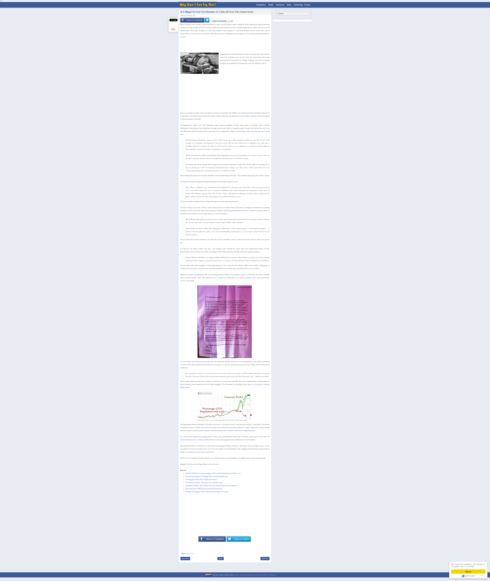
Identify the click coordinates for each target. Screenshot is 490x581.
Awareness (280, 5)
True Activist (214, 464)
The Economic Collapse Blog (196, 464)
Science (307, 5)
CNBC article (255, 365)
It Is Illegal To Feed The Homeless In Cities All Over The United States (216, 11)
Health (270, 5)
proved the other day (190, 365)
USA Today (222, 252)
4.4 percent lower (207, 427)
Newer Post (185, 558)
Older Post (265, 558)
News (289, 5)
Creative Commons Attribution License (246, 575)
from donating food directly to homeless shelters (246, 211)
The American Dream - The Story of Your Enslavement (204, 482)
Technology (298, 5)
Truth (191, 553)
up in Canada (217, 278)
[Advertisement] (224, 45)
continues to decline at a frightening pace (241, 430)
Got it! (468, 571)
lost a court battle (192, 190)
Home (220, 558)
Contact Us (272, 575)
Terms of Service (263, 575)
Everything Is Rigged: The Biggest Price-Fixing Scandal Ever (206, 476)
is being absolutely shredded (251, 113)
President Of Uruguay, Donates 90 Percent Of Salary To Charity (207, 492)
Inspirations (261, 5)
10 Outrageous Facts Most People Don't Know (201, 479)
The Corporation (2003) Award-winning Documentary (203, 489)
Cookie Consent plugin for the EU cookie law (468, 575)
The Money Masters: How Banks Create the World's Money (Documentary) (211, 486)
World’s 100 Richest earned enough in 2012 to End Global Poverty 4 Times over (213, 473)
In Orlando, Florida (186, 182)
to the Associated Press (195, 449)
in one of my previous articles (232, 265)
